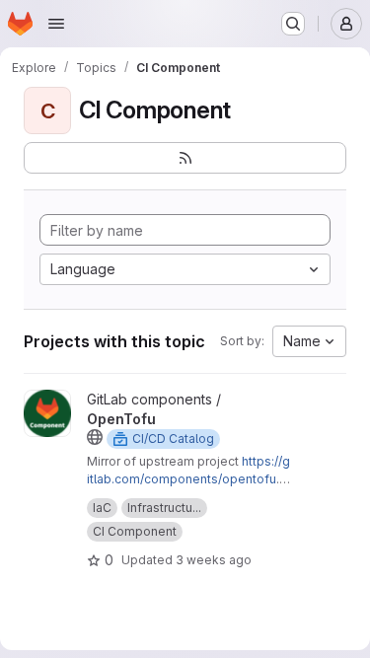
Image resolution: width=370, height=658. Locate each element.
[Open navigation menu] (56, 23)
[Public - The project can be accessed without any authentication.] (95, 437)
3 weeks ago (214, 559)
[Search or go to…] (293, 24)
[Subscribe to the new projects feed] (185, 158)
